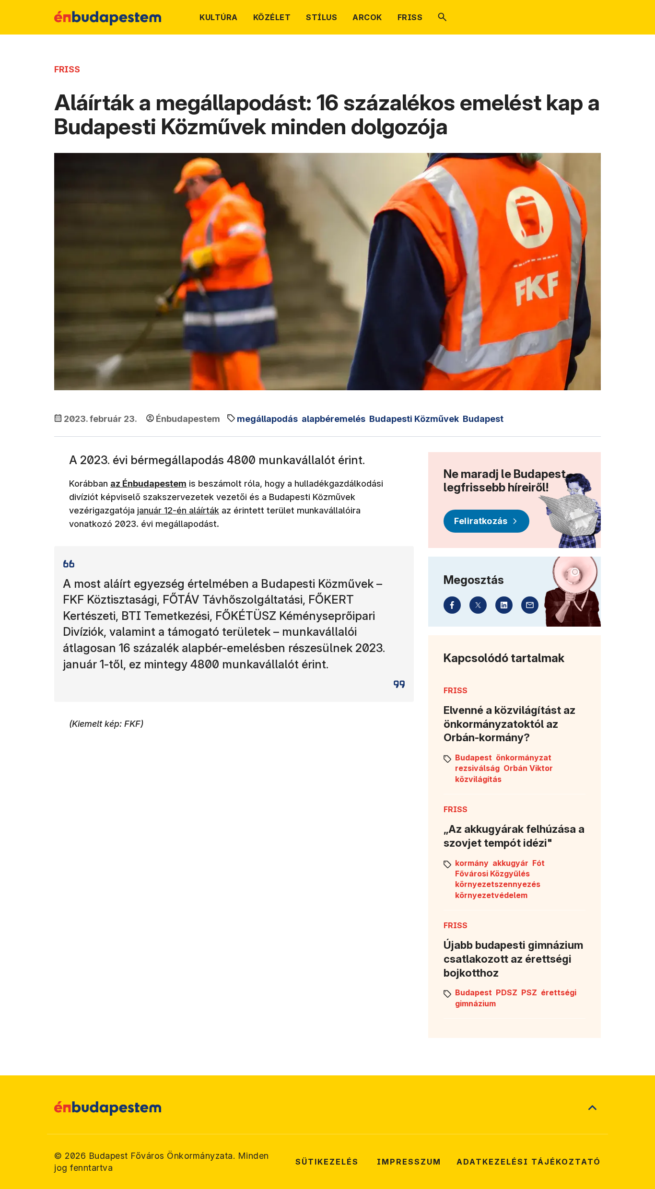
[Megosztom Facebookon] (452, 605)
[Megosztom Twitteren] (478, 605)
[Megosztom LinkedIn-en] (504, 605)
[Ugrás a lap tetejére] (592, 1108)
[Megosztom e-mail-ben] (529, 605)
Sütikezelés (327, 1161)
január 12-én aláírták (178, 510)
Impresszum (409, 1161)
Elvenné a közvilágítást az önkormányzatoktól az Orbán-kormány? (509, 724)
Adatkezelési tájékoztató (528, 1161)
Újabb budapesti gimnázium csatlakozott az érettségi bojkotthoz (513, 959)
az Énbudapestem (148, 483)
